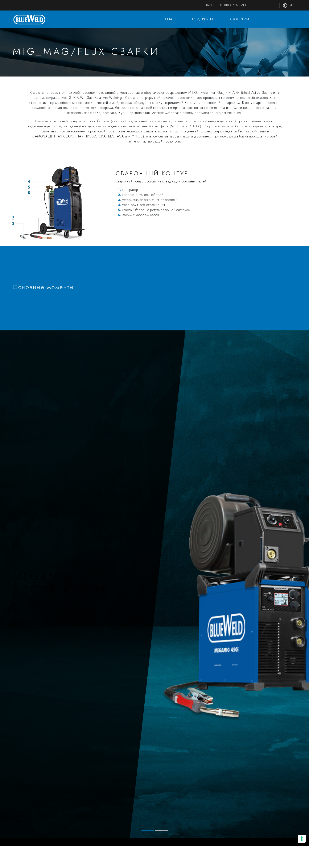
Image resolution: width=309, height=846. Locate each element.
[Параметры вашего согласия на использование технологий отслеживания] (302, 839)
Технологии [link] (237, 19)
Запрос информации (225, 5)
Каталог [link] (171, 19)
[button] (147, 830)
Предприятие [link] (202, 19)
